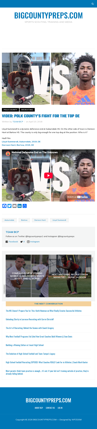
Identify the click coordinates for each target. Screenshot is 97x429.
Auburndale (9, 220)
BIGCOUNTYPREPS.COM (48, 15)
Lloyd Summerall (59, 220)
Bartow (24, 220)
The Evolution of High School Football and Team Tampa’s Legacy (30, 353)
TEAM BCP (18, 121)
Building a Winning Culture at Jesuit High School (25, 345)
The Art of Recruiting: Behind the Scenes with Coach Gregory (30, 328)
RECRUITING (27, 110)
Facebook (13, 241)
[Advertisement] (48, 32)
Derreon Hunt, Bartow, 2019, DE (18, 145)
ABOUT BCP (39, 408)
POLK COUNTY (10, 110)
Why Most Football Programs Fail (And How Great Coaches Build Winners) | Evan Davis (39, 336)
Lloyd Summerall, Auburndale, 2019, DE (21, 141)
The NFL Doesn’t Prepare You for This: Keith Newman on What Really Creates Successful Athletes (44, 310)
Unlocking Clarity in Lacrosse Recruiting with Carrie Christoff (30, 319)
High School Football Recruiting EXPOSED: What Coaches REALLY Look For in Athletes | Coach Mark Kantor (47, 362)
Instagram (35, 241)
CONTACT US (50, 408)
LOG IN (60, 408)
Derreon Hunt (40, 220)
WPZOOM (76, 419)
